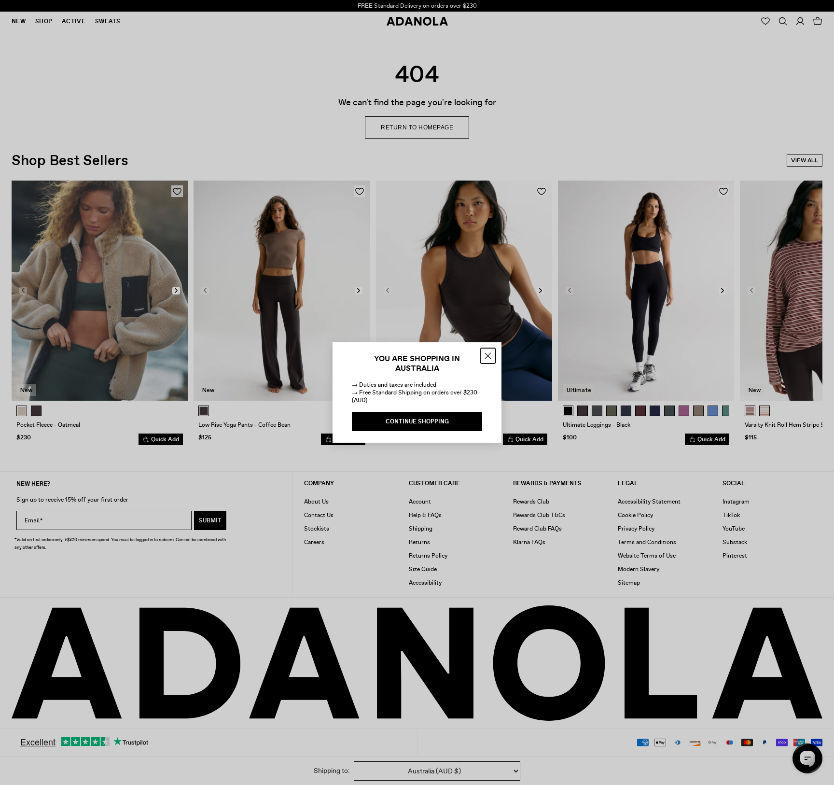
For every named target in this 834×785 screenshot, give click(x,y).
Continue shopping (417, 421)
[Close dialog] (488, 356)
